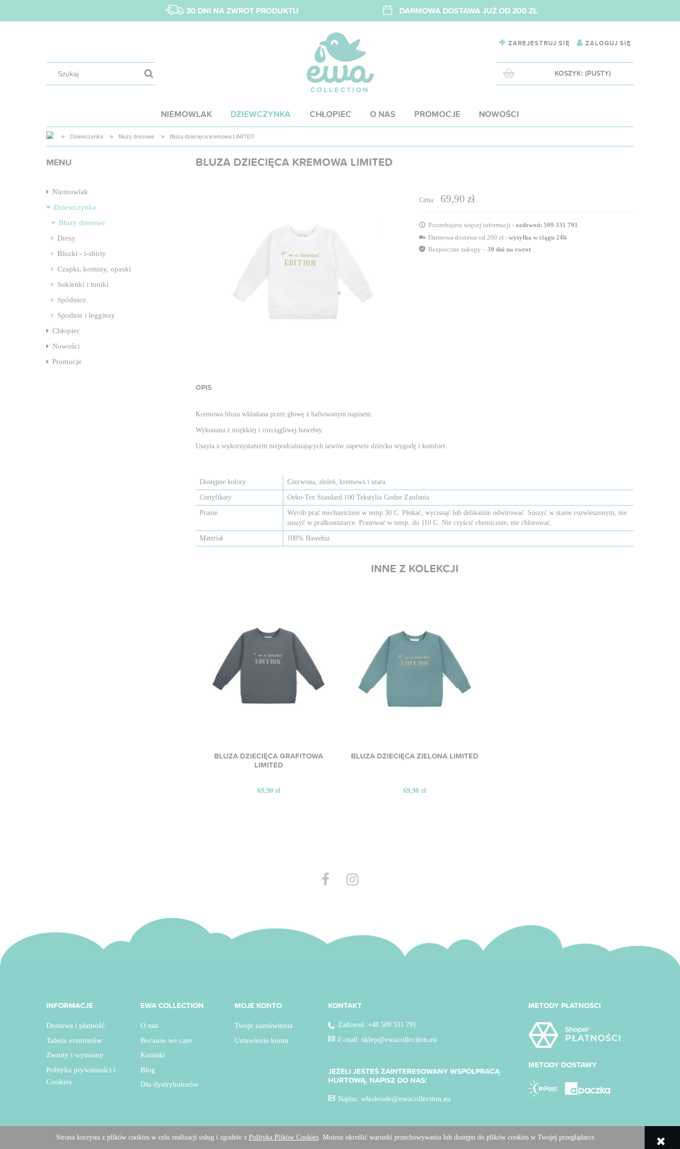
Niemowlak (70, 192)
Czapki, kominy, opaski (94, 269)
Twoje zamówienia (263, 1025)
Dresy (66, 238)
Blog (147, 1070)
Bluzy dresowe (82, 223)
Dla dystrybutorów (169, 1084)
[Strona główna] (340, 62)
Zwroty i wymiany (75, 1055)
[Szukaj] (148, 74)
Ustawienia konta (261, 1040)
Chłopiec (66, 331)
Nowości (66, 346)
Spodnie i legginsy (86, 315)
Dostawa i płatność (75, 1025)
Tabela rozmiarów (74, 1040)
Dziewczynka (75, 207)
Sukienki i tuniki (83, 284)
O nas (149, 1025)
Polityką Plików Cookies (284, 1137)
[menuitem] (186, 114)
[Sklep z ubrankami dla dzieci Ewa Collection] (50, 136)
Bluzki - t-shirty (81, 253)
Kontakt (152, 1055)
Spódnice (71, 300)
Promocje (67, 362)
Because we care (166, 1040)
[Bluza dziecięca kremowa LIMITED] (303, 271)
